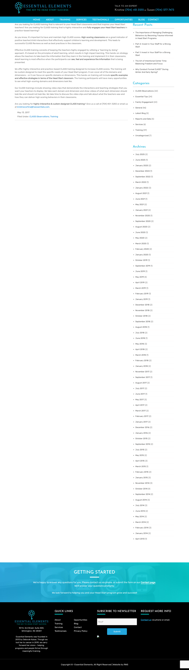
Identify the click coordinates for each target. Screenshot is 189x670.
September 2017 (142, 377)
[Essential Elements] (43, 7)
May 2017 (139, 399)
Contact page (148, 582)
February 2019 (141, 293)
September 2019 (142, 266)
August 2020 (141, 227)
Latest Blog (140, 113)
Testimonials (100, 20)
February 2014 (141, 528)
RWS (126, 664)
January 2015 (141, 477)
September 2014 (142, 494)
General (138, 108)
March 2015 (140, 466)
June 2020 (140, 232)
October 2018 (141, 316)
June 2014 (140, 511)
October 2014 (141, 489)
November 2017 (142, 371)
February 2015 (141, 472)
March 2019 (140, 288)
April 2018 (140, 349)
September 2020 (143, 221)
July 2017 (139, 388)
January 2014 (141, 533)
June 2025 (140, 160)
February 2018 (141, 360)
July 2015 (139, 450)
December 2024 (142, 171)
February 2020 (142, 249)
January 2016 (141, 433)
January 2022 (141, 188)
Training (65, 20)
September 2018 (142, 321)
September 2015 (142, 444)
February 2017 (141, 416)
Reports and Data (143, 119)
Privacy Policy (80, 631)
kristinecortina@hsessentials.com (33, 107)
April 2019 (140, 282)
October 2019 (141, 260)
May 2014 (139, 516)
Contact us (146, 620)
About (50, 20)
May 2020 (139, 238)
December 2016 (142, 427)
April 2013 (140, 539)
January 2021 (141, 210)
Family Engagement (144, 102)
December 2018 (142, 305)
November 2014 (142, 483)
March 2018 (140, 355)
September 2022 (142, 177)
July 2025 (140, 154)
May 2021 (139, 204)
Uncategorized (142, 135)
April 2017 (139, 405)
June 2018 (140, 338)
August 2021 (141, 193)
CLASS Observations (39, 116)
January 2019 (141, 299)
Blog (141, 20)
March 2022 (140, 182)
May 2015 (139, 455)
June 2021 (140, 199)
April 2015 (140, 461)
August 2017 (141, 383)
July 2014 (139, 505)
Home (36, 20)
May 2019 (139, 277)
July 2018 (139, 333)
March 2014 (140, 522)
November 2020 (142, 215)
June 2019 (140, 271)
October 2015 (141, 438)
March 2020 (140, 243)
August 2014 (141, 500)
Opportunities (124, 20)
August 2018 (141, 327)
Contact (153, 20)
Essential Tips (141, 96)
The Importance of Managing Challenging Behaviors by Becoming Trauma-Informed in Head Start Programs (154, 35)
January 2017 (141, 422)
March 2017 (140, 411)
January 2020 (141, 255)
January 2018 (141, 366)
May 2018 (139, 344)
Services (81, 20)
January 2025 (141, 165)
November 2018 (142, 310)
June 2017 (140, 394)
